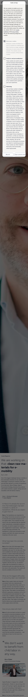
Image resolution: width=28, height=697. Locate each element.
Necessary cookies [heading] (11, 41)
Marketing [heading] (9, 86)
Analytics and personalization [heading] (14, 58)
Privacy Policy (15, 31)
